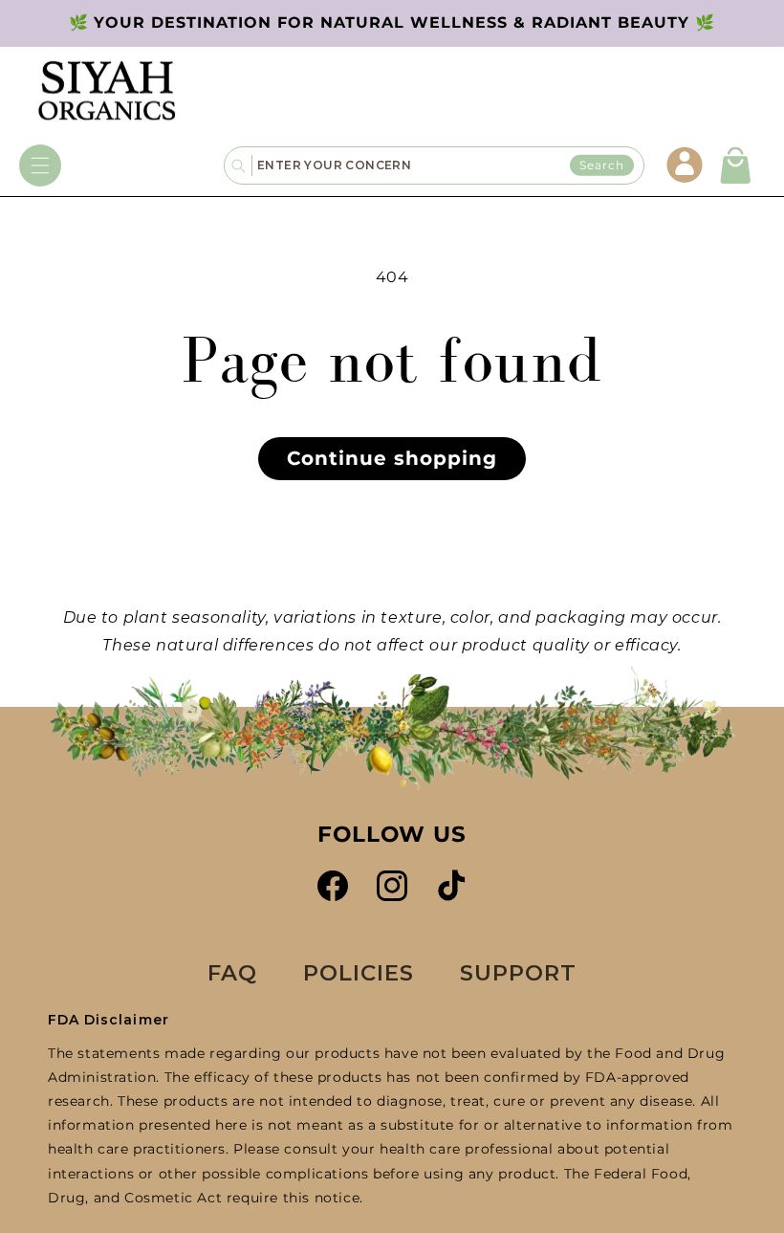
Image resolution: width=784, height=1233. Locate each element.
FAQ (232, 972)
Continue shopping (392, 458)
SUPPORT (518, 972)
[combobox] (447, 165)
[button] (40, 165)
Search (601, 165)
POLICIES (358, 972)
